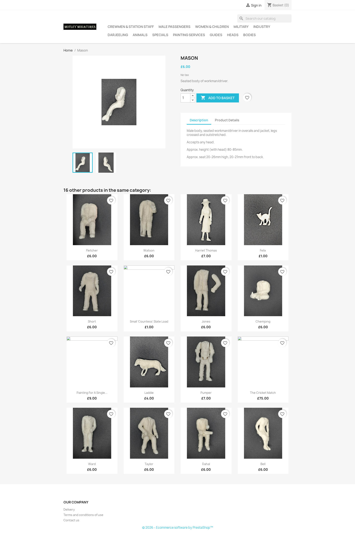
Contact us (71, 520)
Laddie (149, 393)
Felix (263, 250)
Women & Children (212, 26)
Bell (262, 464)
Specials (160, 35)
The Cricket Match (263, 393)
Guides (216, 35)
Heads (233, 35)
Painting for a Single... (92, 393)
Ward (92, 464)
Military (241, 26)
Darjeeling (118, 35)
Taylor (149, 464)
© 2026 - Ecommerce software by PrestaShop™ (177, 527)
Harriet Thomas (206, 250)
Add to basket (218, 97)
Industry (261, 26)
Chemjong (263, 321)
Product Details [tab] (227, 120)
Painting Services (189, 35)
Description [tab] (199, 120)
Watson (148, 250)
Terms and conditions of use (83, 515)
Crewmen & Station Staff (131, 26)
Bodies (249, 35)
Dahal (206, 464)
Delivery (69, 509)
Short (92, 321)
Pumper (206, 393)
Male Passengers (174, 26)
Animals (140, 35)
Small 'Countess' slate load (149, 321)
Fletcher (92, 250)
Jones (206, 321)
